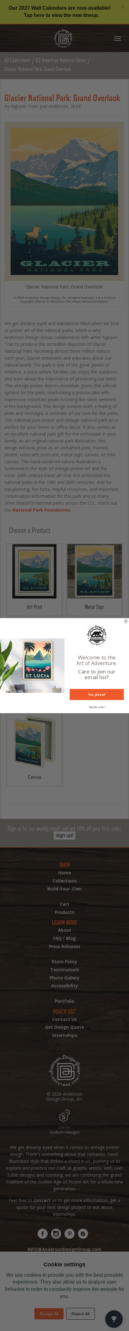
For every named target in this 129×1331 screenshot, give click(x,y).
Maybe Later (97, 707)
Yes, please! (97, 694)
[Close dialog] (126, 621)
